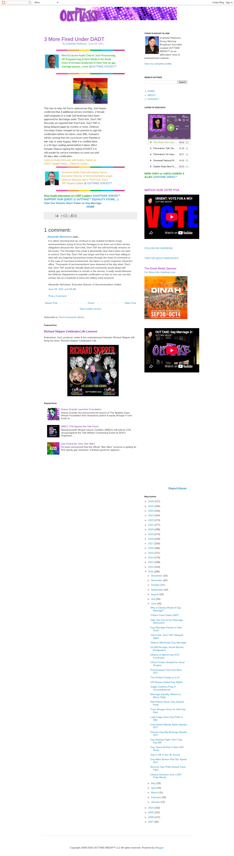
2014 (151, 557)
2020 (151, 529)
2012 (151, 567)
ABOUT (151, 95)
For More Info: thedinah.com (159, 272)
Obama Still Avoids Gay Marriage (168, 642)
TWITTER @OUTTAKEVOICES (161, 258)
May (153, 783)
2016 (151, 548)
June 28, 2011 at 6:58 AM (62, 289)
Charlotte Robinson (76, 43)
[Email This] (62, 215)
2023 (151, 515)
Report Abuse (178, 488)
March (155, 792)
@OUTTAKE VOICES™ (102, 66)
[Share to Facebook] (72, 215)
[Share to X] (69, 215)
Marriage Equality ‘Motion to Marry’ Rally (165, 696)
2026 (151, 501)
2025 (151, 506)
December (157, 575)
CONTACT (153, 99)
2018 (151, 538)
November (157, 580)
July (153, 599)
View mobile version (90, 308)
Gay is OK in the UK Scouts (165, 754)
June (154, 603)
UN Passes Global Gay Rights (166, 682)
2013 (151, 562)
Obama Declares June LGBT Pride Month (166, 776)
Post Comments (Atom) (71, 317)
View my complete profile (157, 63)
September (157, 589)
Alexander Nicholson (59, 236)
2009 (151, 812)
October (156, 585)
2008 (151, 817)
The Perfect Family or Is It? (165, 677)
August (155, 594)
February (156, 797)
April (154, 788)
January (156, 802)
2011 (151, 571)
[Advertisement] (165, 430)
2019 (151, 534)
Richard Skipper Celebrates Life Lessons (70, 331)
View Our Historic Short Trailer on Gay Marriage (72, 203)
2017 (151, 543)
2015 (151, 552)
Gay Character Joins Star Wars (78, 443)
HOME (151, 91)
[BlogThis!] (65, 215)
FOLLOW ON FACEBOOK (158, 248)
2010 (151, 807)
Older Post (130, 303)
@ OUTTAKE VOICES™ (98, 183)
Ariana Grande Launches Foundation (81, 409)
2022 (151, 520)
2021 (151, 524)
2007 (151, 821)
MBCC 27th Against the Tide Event (79, 426)
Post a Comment (57, 296)
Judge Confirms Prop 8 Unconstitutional (162, 688)
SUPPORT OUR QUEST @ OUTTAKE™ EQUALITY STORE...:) (81, 199)
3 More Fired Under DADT (164, 615)
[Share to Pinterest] (75, 215)
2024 (151, 510)
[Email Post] (56, 215)
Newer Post (51, 303)
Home (91, 303)
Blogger (159, 847)
